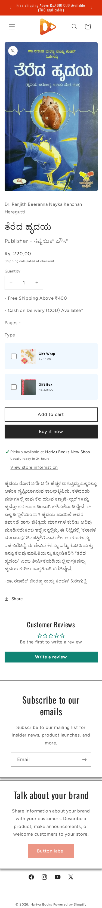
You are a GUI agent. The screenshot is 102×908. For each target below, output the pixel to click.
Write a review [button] (51, 656)
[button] (11, 26)
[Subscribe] (84, 760)
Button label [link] (51, 851)
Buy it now (51, 431)
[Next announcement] (92, 8)
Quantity (13, 271)
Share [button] (17, 598)
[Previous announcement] (11, 8)
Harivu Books (41, 904)
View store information (34, 467)
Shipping (11, 261)
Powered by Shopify (69, 904)
